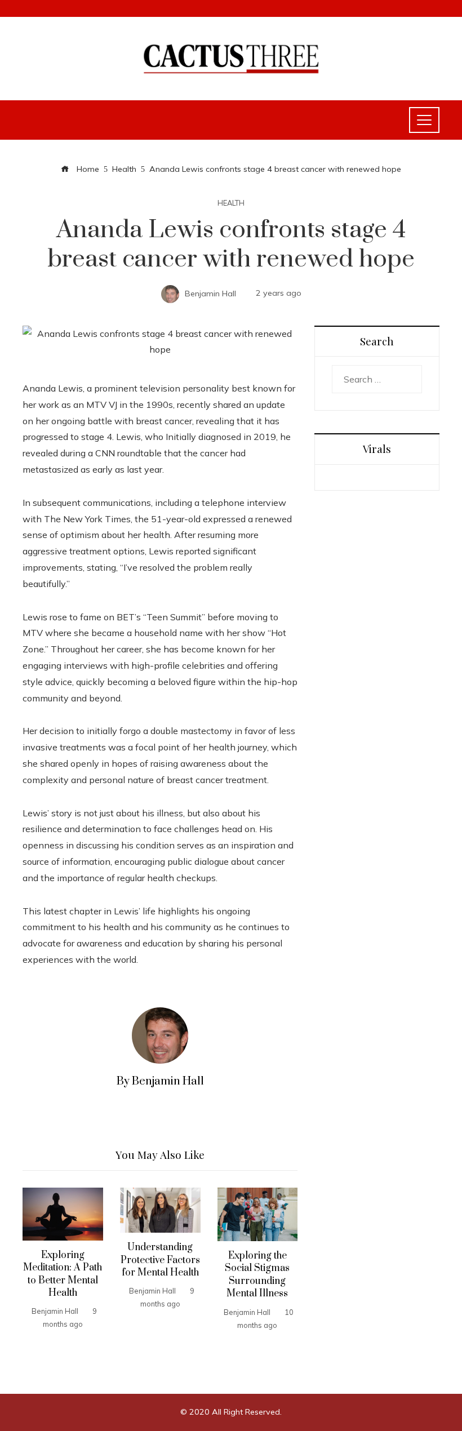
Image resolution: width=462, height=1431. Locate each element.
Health (231, 203)
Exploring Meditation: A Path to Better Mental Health (62, 1274)
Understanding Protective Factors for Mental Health (160, 1260)
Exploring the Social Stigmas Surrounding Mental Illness (257, 1275)
